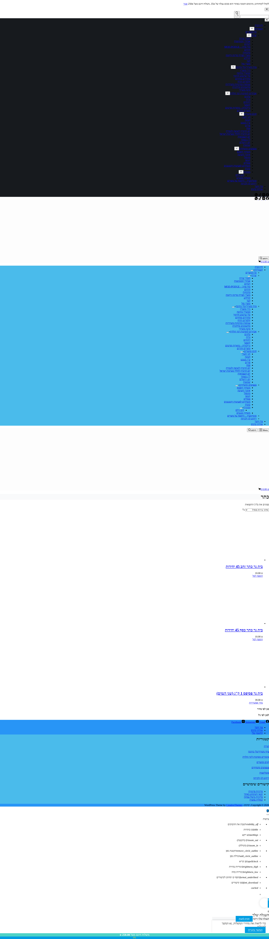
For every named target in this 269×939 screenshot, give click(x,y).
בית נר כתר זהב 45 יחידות (244, 566)
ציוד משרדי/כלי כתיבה (246, 306)
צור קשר (259, 727)
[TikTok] (260, 199)
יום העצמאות (244, 373)
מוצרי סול (245, 303)
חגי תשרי (246, 354)
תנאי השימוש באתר (253, 794)
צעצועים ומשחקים (248, 385)
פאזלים (247, 399)
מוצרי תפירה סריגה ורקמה (238, 295)
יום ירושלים (244, 379)
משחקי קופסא (243, 387)
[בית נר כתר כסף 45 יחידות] (239, 623)
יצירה (254, 275)
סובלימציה (264, 772)
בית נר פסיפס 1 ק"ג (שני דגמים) (240, 693)
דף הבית (259, 267)
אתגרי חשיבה (244, 390)
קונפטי (247, 342)
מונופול (247, 393)
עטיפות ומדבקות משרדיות (238, 323)
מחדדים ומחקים (242, 317)
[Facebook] (267, 199)
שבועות (246, 382)
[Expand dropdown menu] (252, 270)
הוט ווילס (240, 410)
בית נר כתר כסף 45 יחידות (244, 630)
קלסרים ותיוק (244, 320)
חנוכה (247, 356)
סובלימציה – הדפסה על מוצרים (242, 415)
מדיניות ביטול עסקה (253, 797)
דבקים (247, 283)
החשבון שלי (257, 733)
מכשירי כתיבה (243, 312)
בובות (247, 404)
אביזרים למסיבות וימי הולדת (243, 331)
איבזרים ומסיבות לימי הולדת (256, 757)
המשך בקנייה (255, 930)
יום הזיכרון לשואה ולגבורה (238, 368)
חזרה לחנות (244, 918)
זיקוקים (246, 340)
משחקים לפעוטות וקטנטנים (237, 401)
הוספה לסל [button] (257, 576)
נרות (248, 337)
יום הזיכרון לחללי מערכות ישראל (235, 371)
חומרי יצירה (244, 278)
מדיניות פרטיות (255, 791)
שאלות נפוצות (256, 799)
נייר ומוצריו (245, 309)
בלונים (247, 334)
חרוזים (247, 289)
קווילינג (247, 298)
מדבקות (246, 292)
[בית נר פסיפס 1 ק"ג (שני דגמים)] (239, 687)
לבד (248, 300)
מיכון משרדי (244, 328)
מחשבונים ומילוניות (241, 326)
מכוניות (246, 407)
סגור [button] (185, 3)
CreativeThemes (234, 805)
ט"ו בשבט (245, 359)
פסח (248, 365)
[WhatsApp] (256, 199)
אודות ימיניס (257, 424)
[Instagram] (263, 199)
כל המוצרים (251, 272)
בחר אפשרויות (256, 702)
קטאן (247, 396)
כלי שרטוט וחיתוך (241, 314)
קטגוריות (258, 269)
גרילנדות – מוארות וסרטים (237, 345)
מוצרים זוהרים (243, 348)
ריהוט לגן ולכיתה (249, 418)
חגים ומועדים (250, 351)
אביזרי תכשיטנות (242, 281)
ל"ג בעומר (245, 376)
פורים (247, 362)
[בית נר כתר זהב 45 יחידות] (239, 560)
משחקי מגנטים (243, 413)
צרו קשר (259, 421)
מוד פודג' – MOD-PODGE (237, 286)
